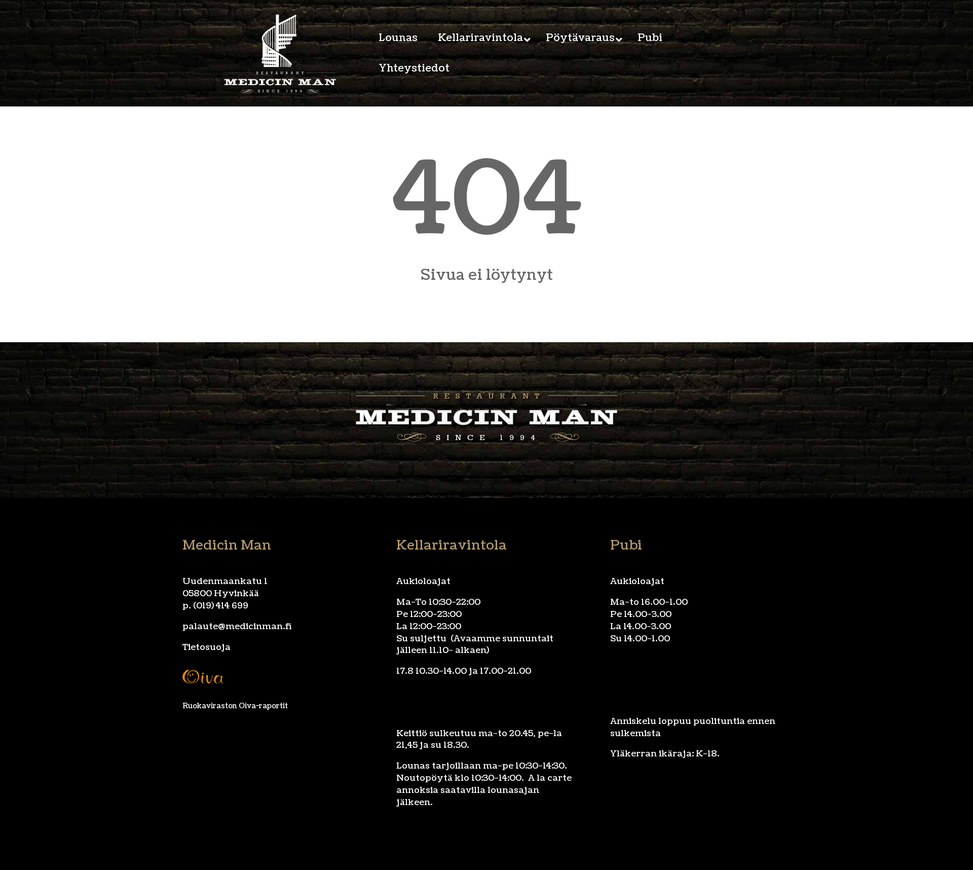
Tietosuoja (206, 647)
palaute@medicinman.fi (237, 626)
